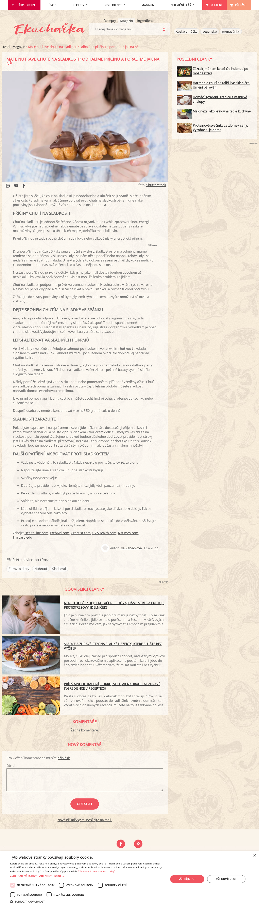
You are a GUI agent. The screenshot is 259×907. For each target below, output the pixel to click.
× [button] (254, 855)
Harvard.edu (22, 537)
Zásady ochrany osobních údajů (96, 871)
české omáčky (186, 31)
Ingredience (113, 5)
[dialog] (129, 879)
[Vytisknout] (8, 186)
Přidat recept (26, 5)
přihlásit (63, 758)
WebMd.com (59, 533)
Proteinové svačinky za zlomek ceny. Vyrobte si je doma (220, 127)
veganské (210, 31)
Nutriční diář (181, 5)
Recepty (78, 5)
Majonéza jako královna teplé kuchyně (222, 111)
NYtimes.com (128, 533)
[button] (87, 876)
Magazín (147, 5)
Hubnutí (40, 569)
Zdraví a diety (19, 569)
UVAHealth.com (104, 533)
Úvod (52, 5)
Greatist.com (81, 533)
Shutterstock (156, 185)
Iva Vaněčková (131, 548)
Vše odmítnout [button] (226, 879)
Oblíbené (216, 5)
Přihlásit (241, 5)
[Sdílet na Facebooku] (24, 186)
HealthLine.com (36, 533)
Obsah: (11, 765)
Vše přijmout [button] (187, 879)
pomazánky (231, 31)
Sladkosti (59, 569)
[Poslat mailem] (16, 186)
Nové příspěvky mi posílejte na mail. (84, 820)
